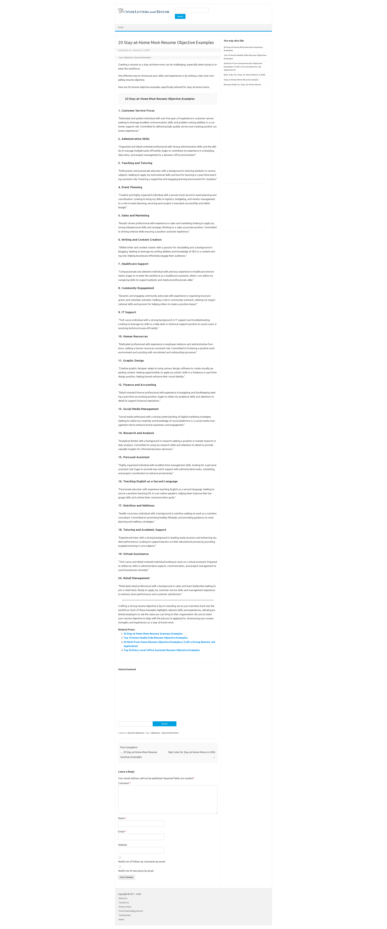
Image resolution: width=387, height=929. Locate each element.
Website (122, 844)
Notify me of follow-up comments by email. (142, 861)
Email (122, 831)
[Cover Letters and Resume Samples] (144, 13)
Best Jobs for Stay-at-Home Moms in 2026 (244, 75)
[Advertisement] (167, 693)
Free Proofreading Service (131, 911)
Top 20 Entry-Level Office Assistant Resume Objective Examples (162, 650)
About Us (123, 898)
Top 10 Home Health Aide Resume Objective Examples (156, 637)
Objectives (128, 57)
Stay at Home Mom (142, 57)
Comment (124, 783)
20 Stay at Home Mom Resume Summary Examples (153, 633)
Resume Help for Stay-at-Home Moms (242, 84)
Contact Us (124, 902)
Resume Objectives (136, 733)
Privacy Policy (125, 907)
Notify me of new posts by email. (136, 870)
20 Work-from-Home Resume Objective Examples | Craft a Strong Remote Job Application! (243, 66)
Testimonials (125, 915)
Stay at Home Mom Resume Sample (241, 80)
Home (121, 27)
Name (122, 818)
